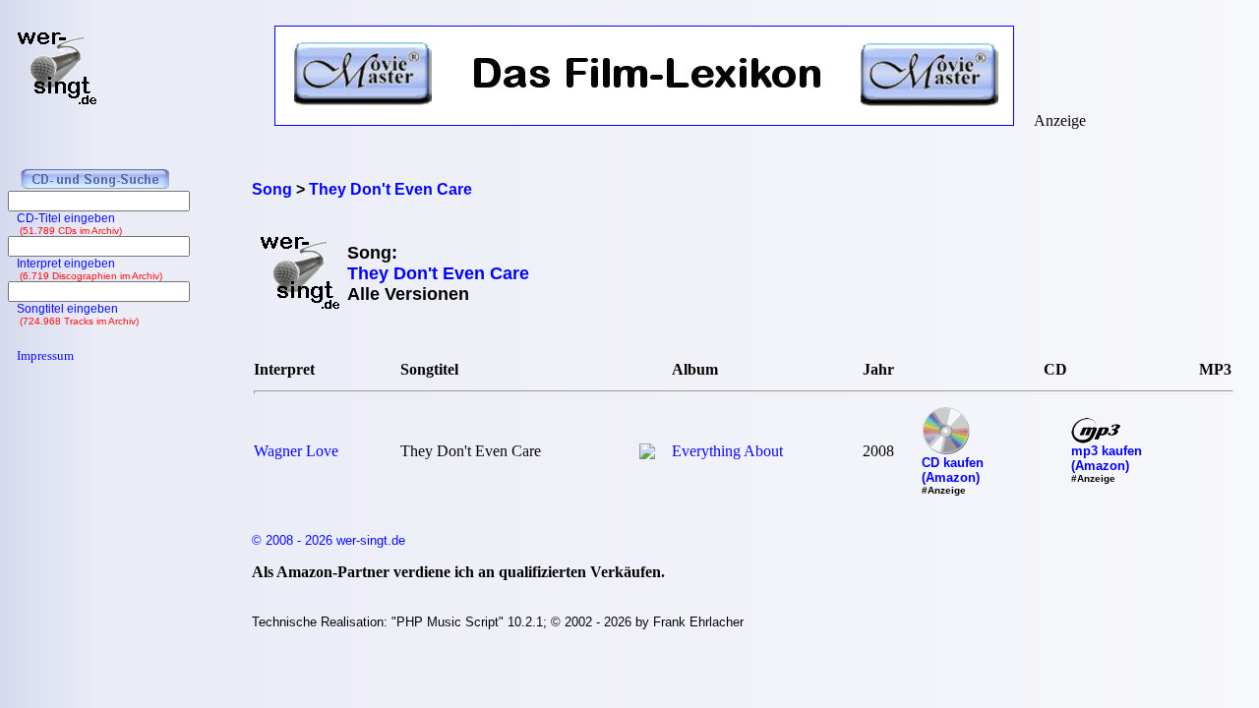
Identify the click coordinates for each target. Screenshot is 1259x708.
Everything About (727, 450)
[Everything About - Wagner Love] (647, 453)
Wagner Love (296, 450)
